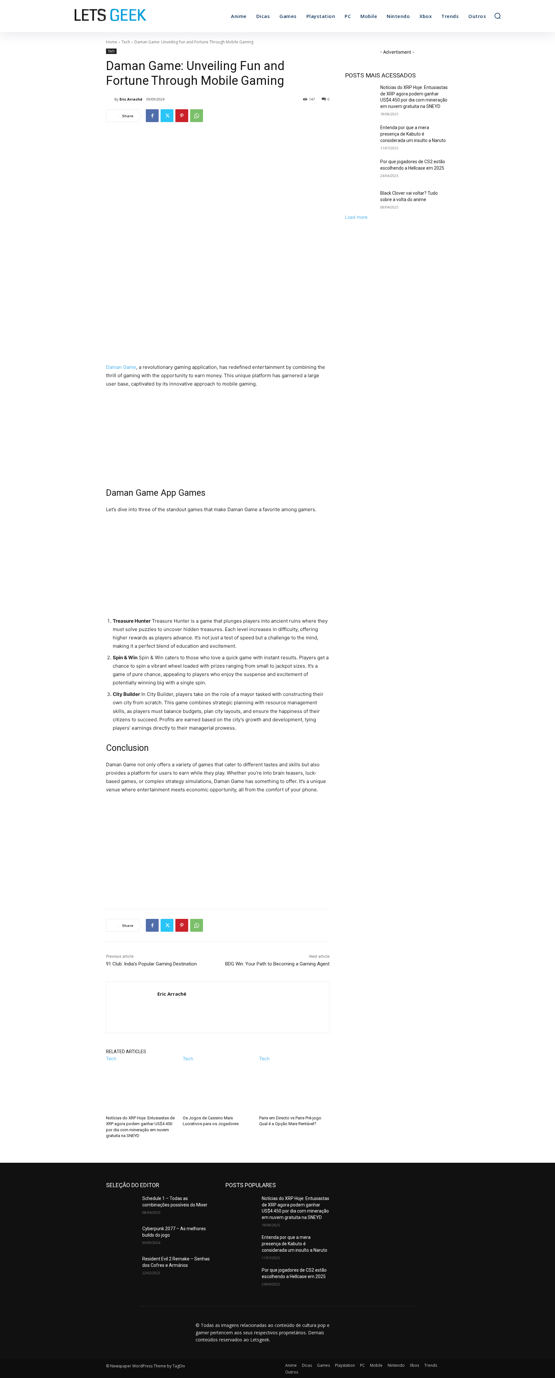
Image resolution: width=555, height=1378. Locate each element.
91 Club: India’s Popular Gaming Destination (151, 964)
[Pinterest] (181, 115)
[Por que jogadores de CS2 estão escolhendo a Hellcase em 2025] (360, 170)
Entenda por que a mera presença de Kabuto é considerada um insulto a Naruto (413, 134)
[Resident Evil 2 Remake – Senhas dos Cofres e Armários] (121, 1267)
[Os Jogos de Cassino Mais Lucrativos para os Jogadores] (218, 1086)
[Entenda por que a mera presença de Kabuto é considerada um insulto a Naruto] (360, 136)
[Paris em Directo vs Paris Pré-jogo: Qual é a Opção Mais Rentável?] (294, 1086)
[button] (497, 15)
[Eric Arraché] (110, 99)
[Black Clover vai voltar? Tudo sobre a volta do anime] (360, 201)
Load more (356, 217)
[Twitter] (167, 115)
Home (111, 42)
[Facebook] (152, 115)
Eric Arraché (130, 99)
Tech (125, 42)
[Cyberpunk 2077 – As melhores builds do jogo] (121, 1237)
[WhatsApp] (196, 115)
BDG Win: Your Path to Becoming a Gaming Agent (277, 964)
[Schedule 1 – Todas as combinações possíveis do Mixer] (121, 1206)
